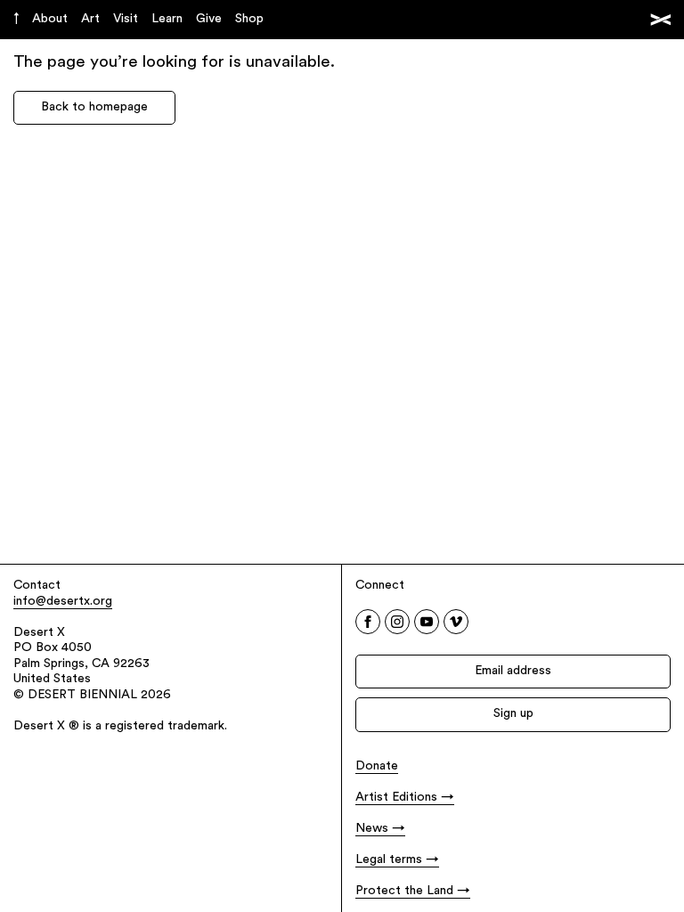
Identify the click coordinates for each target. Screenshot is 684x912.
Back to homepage (94, 107)
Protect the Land (404, 891)
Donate (376, 766)
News (371, 828)
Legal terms (388, 860)
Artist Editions (396, 797)
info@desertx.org (62, 601)
